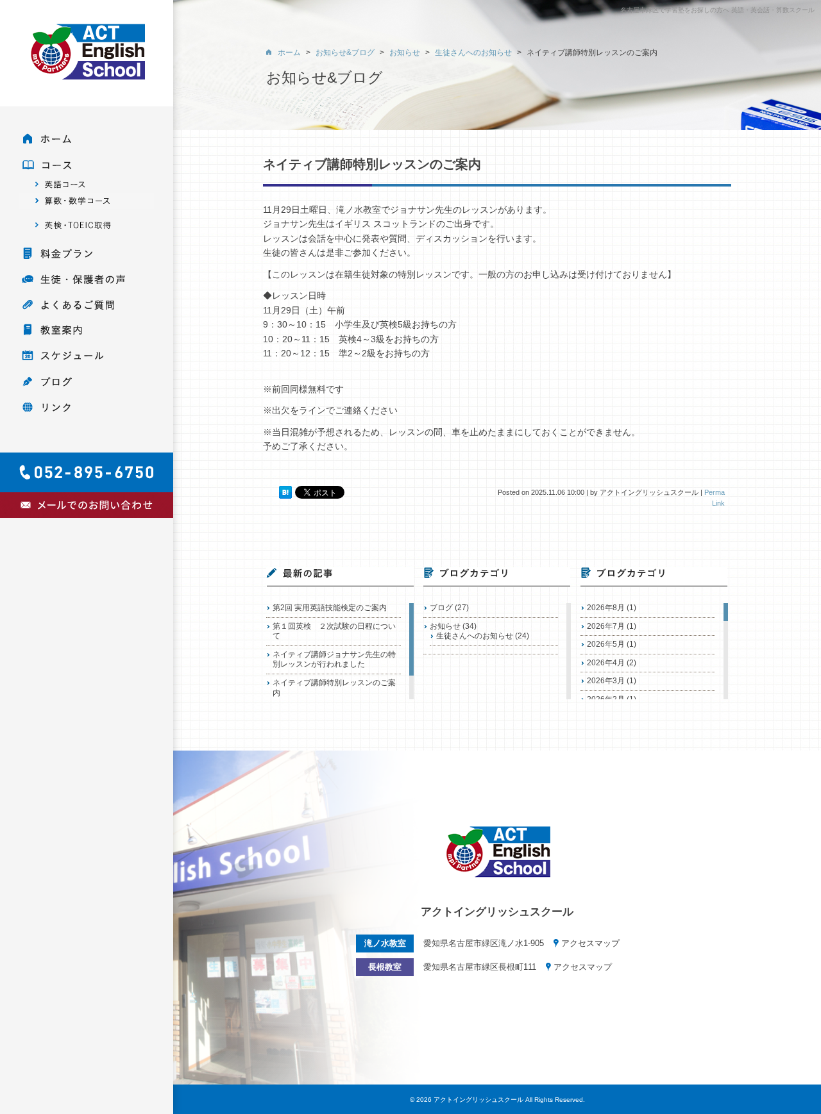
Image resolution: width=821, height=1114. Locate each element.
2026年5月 (606, 644)
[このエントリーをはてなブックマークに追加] (285, 492)
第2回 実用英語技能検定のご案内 (330, 607)
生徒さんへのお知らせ (474, 635)
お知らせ (445, 626)
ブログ (441, 607)
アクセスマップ (590, 943)
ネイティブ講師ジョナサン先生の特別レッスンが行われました (334, 659)
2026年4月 (606, 662)
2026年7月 (606, 626)
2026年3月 (606, 680)
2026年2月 (606, 699)
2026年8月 (606, 607)
